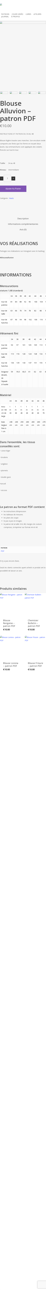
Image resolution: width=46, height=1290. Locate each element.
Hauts (11, 198)
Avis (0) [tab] (23, 229)
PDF (2, 551)
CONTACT (4, 1263)
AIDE (2, 1259)
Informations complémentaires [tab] (23, 224)
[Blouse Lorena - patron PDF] (11, 647)
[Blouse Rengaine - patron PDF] (11, 604)
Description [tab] (23, 218)
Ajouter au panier (13, 189)
